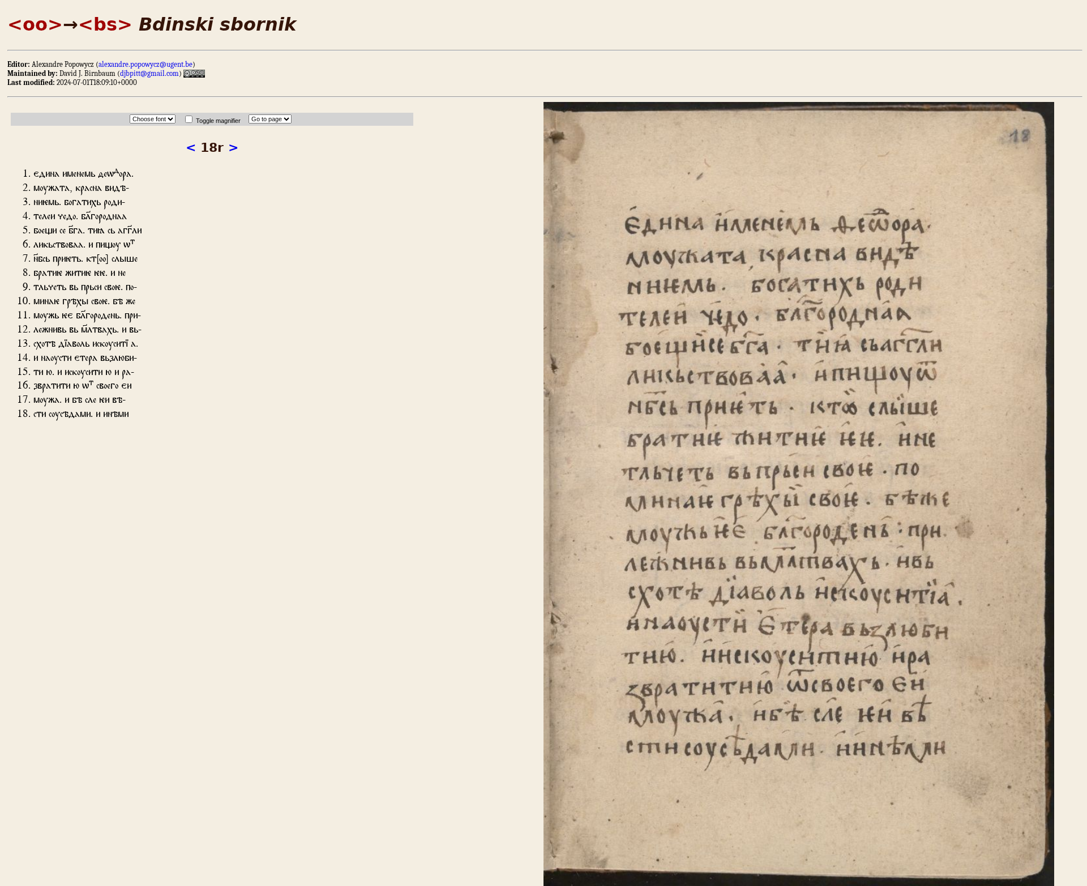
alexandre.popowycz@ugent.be (145, 64)
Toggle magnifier (218, 120)
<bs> (105, 24)
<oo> (35, 24)
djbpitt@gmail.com (149, 73)
